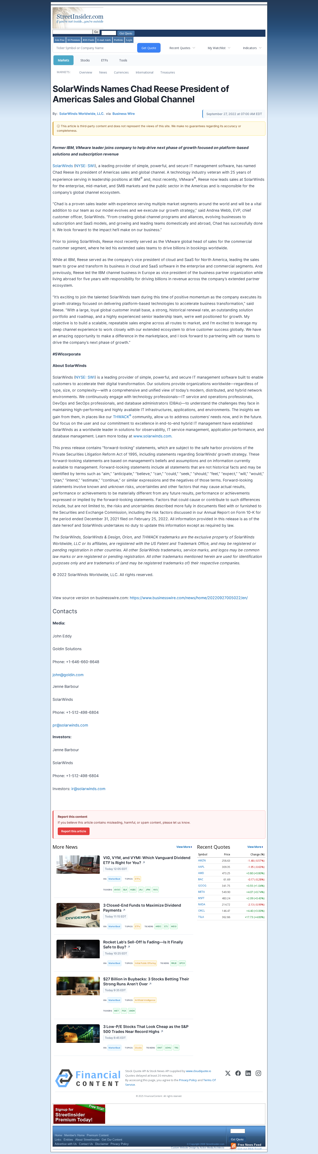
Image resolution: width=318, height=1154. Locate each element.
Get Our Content (112, 1139)
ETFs (104, 60)
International (144, 72)
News (103, 72)
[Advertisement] (183, 18)
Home (58, 1135)
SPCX (182, 963)
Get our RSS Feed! (250, 1147)
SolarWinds (63, 165)
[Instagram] (258, 1078)
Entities (68, 1139)
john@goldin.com (68, 674)
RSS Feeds (88, 40)
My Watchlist (217, 48)
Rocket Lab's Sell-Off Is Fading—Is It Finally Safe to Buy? (143, 944)
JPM (148, 889)
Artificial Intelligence (145, 1000)
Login (129, 40)
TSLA (201, 917)
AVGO (117, 889)
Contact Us (86, 1144)
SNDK (132, 1011)
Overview (85, 72)
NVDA (201, 904)
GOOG (202, 885)
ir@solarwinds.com (88, 788)
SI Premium (73, 40)
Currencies (121, 72)
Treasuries (167, 72)
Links (58, 1139)
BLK (125, 889)
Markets (63, 60)
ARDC (158, 926)
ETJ (166, 926)
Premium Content (98, 1135)
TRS (176, 1048)
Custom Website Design (183, 1147)
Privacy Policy (188, 1080)
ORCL (201, 910)
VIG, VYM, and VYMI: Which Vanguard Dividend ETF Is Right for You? (146, 860)
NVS (155, 889)
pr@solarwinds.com (70, 725)
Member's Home (74, 1135)
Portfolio (118, 40)
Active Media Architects (212, 1147)
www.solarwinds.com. (152, 436)
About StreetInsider (87, 1139)
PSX (124, 1011)
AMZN (202, 860)
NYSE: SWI (85, 165)
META (201, 892)
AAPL (201, 867)
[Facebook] (238, 1078)
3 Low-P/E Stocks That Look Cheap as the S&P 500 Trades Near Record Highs (145, 1029)
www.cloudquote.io (198, 1071)
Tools (123, 60)
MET (116, 1011)
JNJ (141, 889)
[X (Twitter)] (227, 1078)
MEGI (174, 926)
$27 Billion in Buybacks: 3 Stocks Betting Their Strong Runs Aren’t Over (146, 981)
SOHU (168, 1048)
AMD (201, 873)
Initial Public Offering (145, 963)
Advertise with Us (66, 1144)
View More (183, 847)
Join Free (59, 40)
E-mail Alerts (104, 40)
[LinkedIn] (248, 1078)
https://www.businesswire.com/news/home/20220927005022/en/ (189, 597)
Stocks (85, 60)
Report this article (73, 831)
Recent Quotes (179, 48)
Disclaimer (101, 1144)
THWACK (122, 417)
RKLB (173, 963)
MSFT (201, 898)
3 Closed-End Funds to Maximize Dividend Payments (142, 907)
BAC (200, 879)
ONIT (159, 1048)
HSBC (133, 889)
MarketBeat (114, 879)
